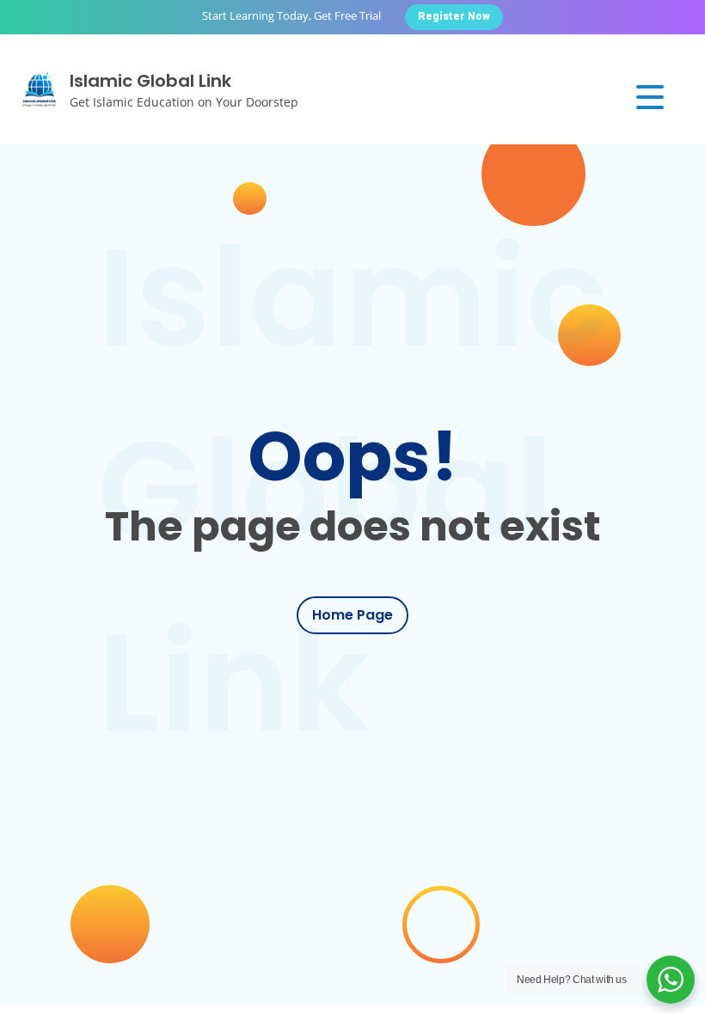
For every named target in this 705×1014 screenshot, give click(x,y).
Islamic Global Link (150, 81)
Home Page (352, 615)
